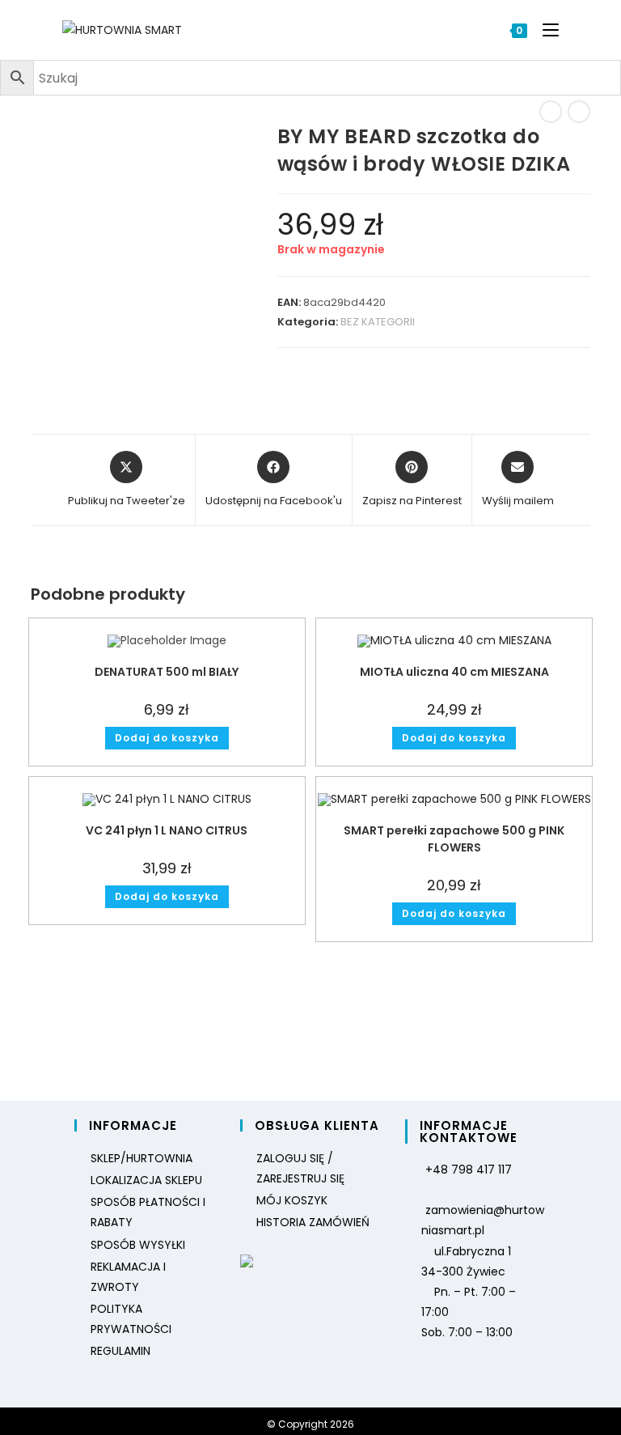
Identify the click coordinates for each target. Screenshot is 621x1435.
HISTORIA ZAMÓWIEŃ (313, 1222)
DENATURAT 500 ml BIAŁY (167, 672)
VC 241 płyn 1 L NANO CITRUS (166, 830)
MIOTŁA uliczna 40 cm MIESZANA (454, 672)
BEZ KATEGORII (377, 321)
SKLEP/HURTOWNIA (141, 1158)
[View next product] (579, 111)
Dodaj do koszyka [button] (167, 738)
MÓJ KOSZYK (291, 1200)
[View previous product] (550, 111)
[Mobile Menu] (544, 30)
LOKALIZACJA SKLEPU (146, 1180)
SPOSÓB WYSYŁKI (138, 1245)
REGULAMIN (120, 1351)
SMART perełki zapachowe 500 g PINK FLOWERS (454, 838)
